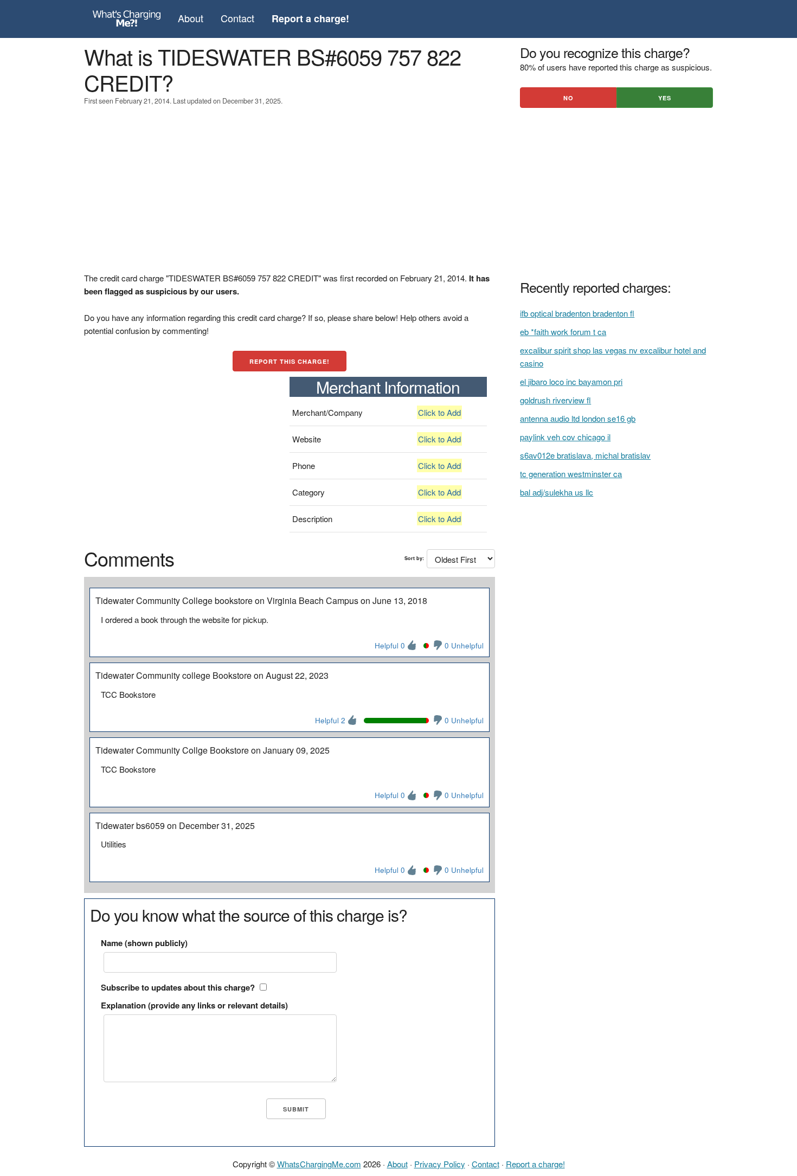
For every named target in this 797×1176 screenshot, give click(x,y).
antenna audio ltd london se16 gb (577, 418)
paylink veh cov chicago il (565, 436)
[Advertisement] (289, 196)
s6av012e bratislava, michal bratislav (585, 455)
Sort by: (414, 558)
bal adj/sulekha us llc (556, 492)
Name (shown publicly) (144, 943)
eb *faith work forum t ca (563, 331)
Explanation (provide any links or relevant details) (194, 1005)
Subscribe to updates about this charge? (178, 987)
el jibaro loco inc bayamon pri (571, 381)
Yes (664, 98)
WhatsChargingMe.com (319, 1163)
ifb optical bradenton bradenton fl (577, 313)
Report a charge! (535, 1163)
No (568, 98)
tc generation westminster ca (571, 473)
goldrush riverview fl (555, 400)
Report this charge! (289, 361)
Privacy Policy (439, 1163)
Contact (237, 18)
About (190, 18)
